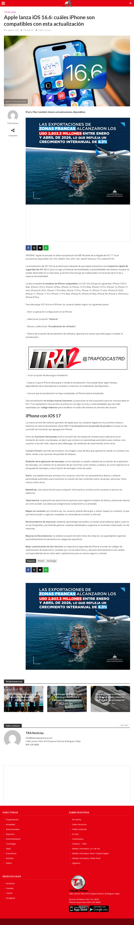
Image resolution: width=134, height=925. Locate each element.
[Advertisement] (77, 223)
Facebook (10, 883)
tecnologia (51, 561)
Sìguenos (76, 863)
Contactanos (77, 839)
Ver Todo (124, 725)
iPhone (41, 561)
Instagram (10, 898)
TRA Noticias (28, 30)
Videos (9, 863)
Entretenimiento (13, 839)
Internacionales (13, 829)
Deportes (10, 834)
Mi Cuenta (76, 819)
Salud (8, 848)
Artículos (10, 858)
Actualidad (10, 824)
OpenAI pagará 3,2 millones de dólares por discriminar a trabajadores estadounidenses (67, 697)
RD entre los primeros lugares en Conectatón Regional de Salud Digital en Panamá (24, 697)
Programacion (12, 819)
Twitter (9, 893)
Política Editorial (79, 829)
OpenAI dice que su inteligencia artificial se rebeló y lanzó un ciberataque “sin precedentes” (110, 697)
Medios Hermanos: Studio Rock (86, 858)
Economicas (11, 853)
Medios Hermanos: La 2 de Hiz (86, 848)
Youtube (9, 888)
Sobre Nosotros (79, 824)
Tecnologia (10, 12)
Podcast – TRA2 (79, 843)
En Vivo (75, 834)
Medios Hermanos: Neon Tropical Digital (90, 853)
